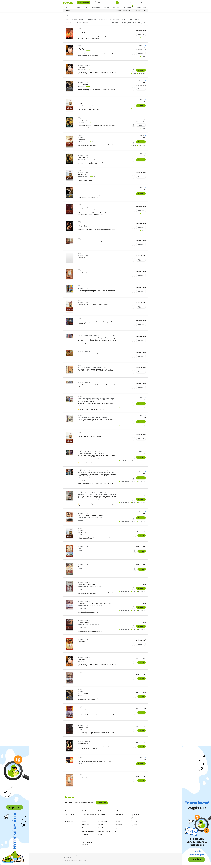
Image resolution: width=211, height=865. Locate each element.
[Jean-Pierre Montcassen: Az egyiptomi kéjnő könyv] (69, 175)
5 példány (141, 535)
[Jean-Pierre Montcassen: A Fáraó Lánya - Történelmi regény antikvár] (69, 586)
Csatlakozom (102, 803)
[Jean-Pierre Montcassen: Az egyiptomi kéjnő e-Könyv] (69, 105)
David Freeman (81, 367)
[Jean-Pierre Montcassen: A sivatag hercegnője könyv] (69, 209)
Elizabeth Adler (96, 493)
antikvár (80, 396)
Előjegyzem (141, 34)
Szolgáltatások (119, 814)
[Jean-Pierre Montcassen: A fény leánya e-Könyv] (69, 69)
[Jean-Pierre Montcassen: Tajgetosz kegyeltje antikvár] (69, 745)
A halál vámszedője (83, 121)
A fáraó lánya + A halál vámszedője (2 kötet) (89, 353)
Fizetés (117, 818)
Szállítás (117, 821)
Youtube (136, 824)
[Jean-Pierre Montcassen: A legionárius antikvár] (69, 677)
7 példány (141, 696)
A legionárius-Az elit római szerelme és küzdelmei (90, 515)
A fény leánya (81, 49)
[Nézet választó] (144, 23)
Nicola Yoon (95, 337)
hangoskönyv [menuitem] (96, 7)
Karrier (84, 821)
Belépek (132, 2)
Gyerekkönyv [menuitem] (76, 7)
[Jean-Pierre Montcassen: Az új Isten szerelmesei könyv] (69, 86)
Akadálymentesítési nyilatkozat (87, 843)
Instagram (137, 818)
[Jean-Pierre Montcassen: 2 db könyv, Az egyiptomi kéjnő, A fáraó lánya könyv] (69, 438)
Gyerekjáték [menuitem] (128, 6)
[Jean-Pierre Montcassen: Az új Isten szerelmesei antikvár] (69, 695)
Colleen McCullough (82, 398)
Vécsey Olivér (98, 451)
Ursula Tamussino (105, 400)
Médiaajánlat (85, 828)
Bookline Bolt (69, 821)
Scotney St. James (90, 320)
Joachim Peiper (100, 453)
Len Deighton (87, 286)
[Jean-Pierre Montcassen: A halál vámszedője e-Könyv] (69, 159)
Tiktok (135, 821)
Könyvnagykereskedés (88, 831)
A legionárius (81, 676)
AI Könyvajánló (84, 2)
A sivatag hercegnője (83, 208)
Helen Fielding (81, 400)
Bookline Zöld (86, 818)
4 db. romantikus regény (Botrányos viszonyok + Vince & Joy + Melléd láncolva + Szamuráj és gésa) (95, 420)
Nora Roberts (88, 493)
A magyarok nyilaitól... (83, 710)
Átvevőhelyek (118, 824)
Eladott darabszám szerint (134, 22)
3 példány (141, 780)
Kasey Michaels (91, 398)
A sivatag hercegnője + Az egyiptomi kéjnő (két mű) (91, 241)
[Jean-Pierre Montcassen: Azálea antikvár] (69, 551)
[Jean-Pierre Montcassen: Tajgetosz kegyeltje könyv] (69, 226)
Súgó (116, 831)
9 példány (141, 746)
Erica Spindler (111, 335)
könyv (79, 28)
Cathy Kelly (104, 335)
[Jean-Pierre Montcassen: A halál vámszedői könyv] (69, 274)
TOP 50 (100, 834)
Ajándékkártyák (102, 818)
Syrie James (89, 337)
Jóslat (79, 566)
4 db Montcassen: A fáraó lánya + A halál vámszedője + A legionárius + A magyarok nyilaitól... (96, 385)
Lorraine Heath (81, 320)
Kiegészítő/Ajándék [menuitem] (140, 7)
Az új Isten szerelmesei (83, 84)
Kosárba (141, 70)
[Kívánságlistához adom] (133, 34)
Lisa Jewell (86, 417)
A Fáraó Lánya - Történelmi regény (86, 584)
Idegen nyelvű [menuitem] (116, 7)
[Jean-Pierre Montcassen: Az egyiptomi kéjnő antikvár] (69, 534)
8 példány (141, 730)
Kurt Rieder (105, 451)
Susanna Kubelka (90, 494)
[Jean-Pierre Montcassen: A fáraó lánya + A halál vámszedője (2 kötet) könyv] (69, 353)
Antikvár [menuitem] (106, 7)
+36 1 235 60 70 (69, 814)
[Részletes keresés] (93, 2)
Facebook (136, 814)
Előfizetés (144, 10)
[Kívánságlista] (137, 2)
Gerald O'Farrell (102, 367)
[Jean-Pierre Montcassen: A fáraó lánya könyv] (69, 644)
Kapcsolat (118, 828)
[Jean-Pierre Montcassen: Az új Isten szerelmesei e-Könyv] (69, 192)
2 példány (141, 569)
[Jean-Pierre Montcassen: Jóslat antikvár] (69, 569)
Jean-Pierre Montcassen (84, 30)
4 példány (141, 713)
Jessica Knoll (102, 337)
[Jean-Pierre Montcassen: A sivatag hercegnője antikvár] (69, 624)
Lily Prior (112, 400)
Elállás (117, 834)
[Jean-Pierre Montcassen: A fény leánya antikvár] (69, 661)
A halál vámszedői (82, 272)
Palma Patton (111, 320)
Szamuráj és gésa (82, 32)
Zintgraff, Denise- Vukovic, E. (85, 759)
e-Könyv (79, 64)
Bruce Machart (89, 335)
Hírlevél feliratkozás (104, 828)
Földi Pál (80, 451)
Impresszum (85, 824)
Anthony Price (102, 286)
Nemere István (92, 453)
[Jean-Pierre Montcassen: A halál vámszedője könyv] (69, 122)
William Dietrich (97, 335)
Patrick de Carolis (104, 493)
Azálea (79, 548)
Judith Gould (88, 400)
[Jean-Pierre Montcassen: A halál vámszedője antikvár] (69, 780)
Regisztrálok (124, 2)
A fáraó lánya (81, 139)
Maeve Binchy (81, 493)
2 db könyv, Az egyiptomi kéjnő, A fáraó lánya (89, 436)
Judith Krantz (99, 398)
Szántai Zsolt (105, 471)
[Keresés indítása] (117, 2)
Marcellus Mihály (110, 472)
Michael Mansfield (101, 472)
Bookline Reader (103, 821)
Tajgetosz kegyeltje (83, 225)
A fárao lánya (81, 257)
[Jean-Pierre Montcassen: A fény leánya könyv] (69, 50)
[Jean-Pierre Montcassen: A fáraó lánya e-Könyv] (69, 141)
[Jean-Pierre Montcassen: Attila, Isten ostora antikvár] (69, 729)
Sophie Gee (80, 417)
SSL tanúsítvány (67, 857)
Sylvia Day (92, 417)
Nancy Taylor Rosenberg (101, 494)
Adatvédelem (85, 834)
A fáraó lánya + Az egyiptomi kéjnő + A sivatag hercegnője (93, 304)
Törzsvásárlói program (128, 10)
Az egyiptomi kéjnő (83, 103)
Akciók (138, 10)
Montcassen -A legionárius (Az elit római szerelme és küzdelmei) (94, 603)
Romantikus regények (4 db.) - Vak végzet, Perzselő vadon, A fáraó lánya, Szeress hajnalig (96, 322)
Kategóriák (67, 10)
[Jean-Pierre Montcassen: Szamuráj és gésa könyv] (69, 33)
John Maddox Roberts (83, 471)
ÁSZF (83, 838)
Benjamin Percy (81, 494)
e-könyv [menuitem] (86, 7)
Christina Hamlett (111, 494)
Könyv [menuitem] (67, 7)
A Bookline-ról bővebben (89, 814)
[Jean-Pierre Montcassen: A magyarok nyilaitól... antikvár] (69, 712)
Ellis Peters (80, 286)
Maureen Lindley (82, 335)
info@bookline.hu (70, 818)
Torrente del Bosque (83, 453)
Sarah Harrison (94, 286)
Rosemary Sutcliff (82, 472)
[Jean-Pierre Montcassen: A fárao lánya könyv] (69, 258)
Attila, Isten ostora (83, 727)
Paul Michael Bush (96, 400)
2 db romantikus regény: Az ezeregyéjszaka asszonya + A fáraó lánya (95, 761)
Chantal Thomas (81, 337)
